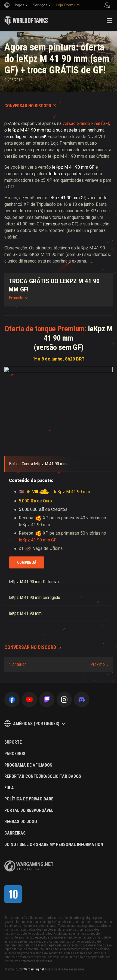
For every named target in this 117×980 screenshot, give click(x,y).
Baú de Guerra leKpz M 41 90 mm (38, 463)
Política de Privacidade (28, 799)
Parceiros (14, 753)
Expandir (16, 297)
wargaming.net (28, 866)
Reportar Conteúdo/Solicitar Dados (42, 776)
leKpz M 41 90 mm (26, 130)
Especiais (46, 38)
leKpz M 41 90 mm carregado (34, 597)
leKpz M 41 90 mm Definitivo (34, 581)
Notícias (28, 38)
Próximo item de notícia (99, 664)
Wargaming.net (33, 969)
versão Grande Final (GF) (86, 123)
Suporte (13, 742)
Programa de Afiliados (28, 765)
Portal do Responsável (28, 810)
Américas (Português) (36, 723)
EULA (9, 787)
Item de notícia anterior (17, 664)
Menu (109, 20)
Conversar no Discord (27, 105)
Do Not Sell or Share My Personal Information (53, 844)
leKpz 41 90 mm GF (37, 540)
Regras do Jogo (20, 821)
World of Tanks (26, 20)
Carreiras (15, 833)
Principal (11, 38)
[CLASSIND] (13, 894)
